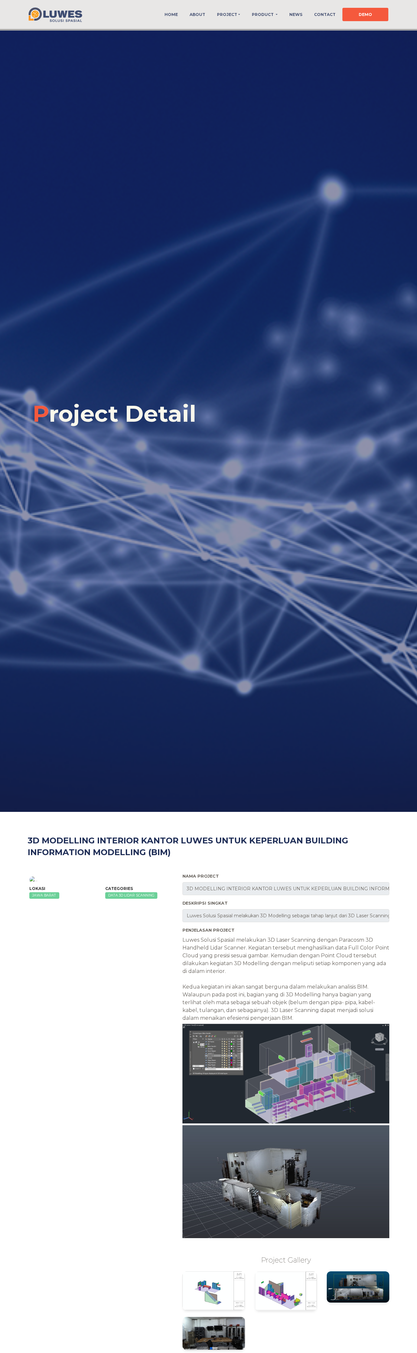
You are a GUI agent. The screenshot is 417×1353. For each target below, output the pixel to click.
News (295, 14)
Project (227, 14)
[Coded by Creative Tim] (55, 15)
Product (263, 14)
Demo (365, 14)
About (197, 14)
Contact (325, 14)
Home (171, 14)
